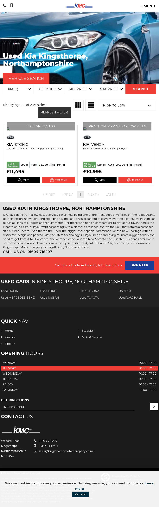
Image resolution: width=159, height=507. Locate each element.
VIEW (26, 180)
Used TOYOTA (89, 297)
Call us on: (27, 252)
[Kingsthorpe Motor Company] (79, 5)
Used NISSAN (49, 297)
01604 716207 (47, 441)
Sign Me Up (139, 265)
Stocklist (87, 330)
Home (9, 330)
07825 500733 (48, 446)
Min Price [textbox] (78, 89)
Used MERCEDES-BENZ (18, 297)
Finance (10, 337)
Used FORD (48, 291)
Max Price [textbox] (109, 89)
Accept (80, 494)
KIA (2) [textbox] (13, 89)
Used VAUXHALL (130, 297)
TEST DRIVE (61, 180)
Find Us (10, 344)
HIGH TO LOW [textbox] (114, 105)
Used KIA (125, 291)
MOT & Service (92, 337)
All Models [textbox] (49, 89)
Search (140, 89)
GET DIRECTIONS (15, 400)
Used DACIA (9, 291)
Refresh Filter (54, 112)
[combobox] (18, 89)
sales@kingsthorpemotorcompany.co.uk (65, 451)
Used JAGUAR (89, 291)
